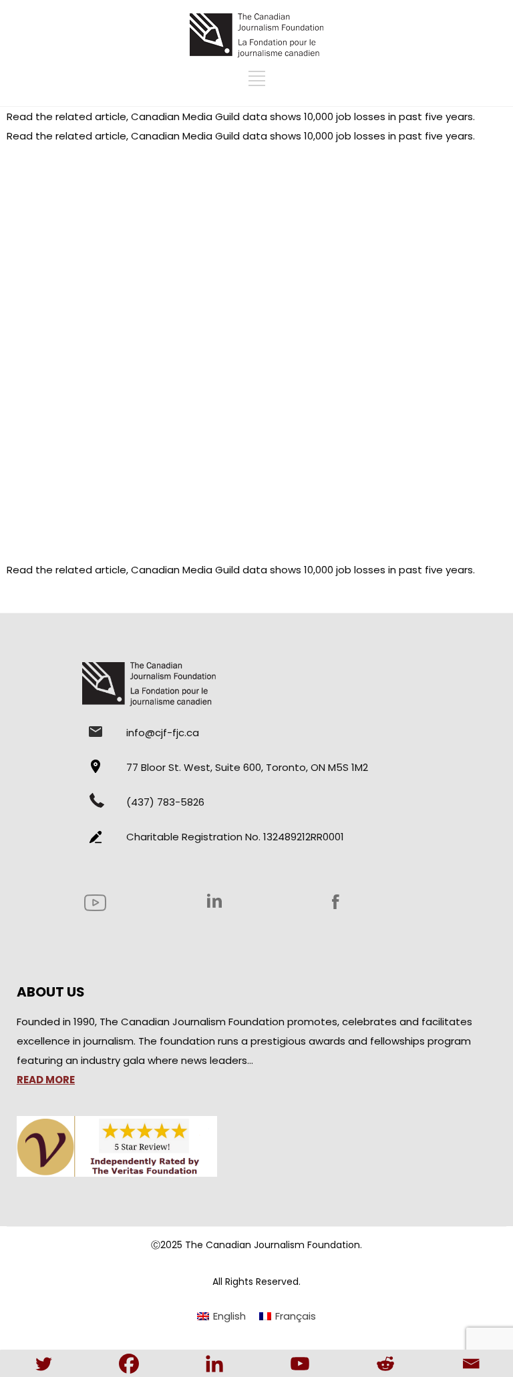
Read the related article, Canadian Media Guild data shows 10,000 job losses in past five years (240, 116)
